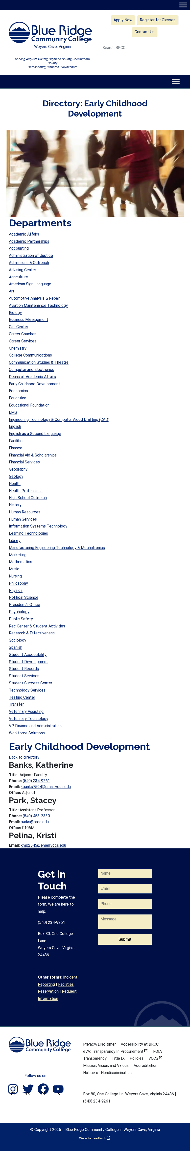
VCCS (155, 1058)
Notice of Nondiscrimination (107, 1072)
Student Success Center (30, 683)
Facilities (16, 440)
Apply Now (123, 20)
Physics (16, 590)
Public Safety (21, 619)
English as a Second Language (35, 433)
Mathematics (20, 561)
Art (11, 291)
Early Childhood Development (34, 384)
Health (15, 483)
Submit (125, 939)
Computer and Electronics (31, 369)
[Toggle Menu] (183, 4)
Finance (15, 448)
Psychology (19, 611)
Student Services (24, 675)
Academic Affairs (24, 234)
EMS (13, 412)
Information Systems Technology (38, 526)
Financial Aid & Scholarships (33, 455)
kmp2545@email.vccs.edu (43, 845)
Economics (18, 390)
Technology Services (27, 690)
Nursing (15, 576)
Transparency (95, 1058)
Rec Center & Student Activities (37, 626)
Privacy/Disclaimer (99, 1044)
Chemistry (17, 348)
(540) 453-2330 (36, 816)
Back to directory (24, 757)
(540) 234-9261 (36, 780)
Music (14, 569)
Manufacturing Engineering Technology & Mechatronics (57, 547)
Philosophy (18, 583)
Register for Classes (157, 20)
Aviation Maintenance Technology (38, 305)
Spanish (15, 647)
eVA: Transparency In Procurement (115, 1051)
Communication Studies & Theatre (39, 362)
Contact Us (144, 31)
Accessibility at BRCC (140, 1044)
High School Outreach (28, 497)
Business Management (28, 319)
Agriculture (18, 277)
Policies (136, 1058)
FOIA (157, 1051)
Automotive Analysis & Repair (34, 298)
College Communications (30, 355)
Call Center (18, 326)
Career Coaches (22, 334)
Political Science (23, 597)
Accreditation (145, 1065)
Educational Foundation (29, 405)
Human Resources (24, 512)
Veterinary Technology (28, 718)
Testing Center (22, 697)
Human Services (23, 519)
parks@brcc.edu (35, 821)
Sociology (17, 640)
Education (17, 398)
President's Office (24, 604)
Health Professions (26, 490)
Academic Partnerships (29, 241)
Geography (18, 469)
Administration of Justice (31, 255)
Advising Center (22, 269)
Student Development (28, 661)
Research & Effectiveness (32, 633)
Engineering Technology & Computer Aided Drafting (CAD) (59, 419)
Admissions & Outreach (29, 262)
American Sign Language (30, 284)
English (15, 426)
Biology (15, 312)
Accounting (19, 248)
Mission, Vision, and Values (106, 1065)
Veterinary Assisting (26, 711)
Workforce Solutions (27, 733)
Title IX (118, 1058)
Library (15, 540)
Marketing (17, 554)
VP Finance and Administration (35, 725)
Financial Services (24, 462)
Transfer (16, 704)
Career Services (22, 341)
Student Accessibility (28, 654)
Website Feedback (94, 1138)
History (15, 505)
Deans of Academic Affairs (32, 376)
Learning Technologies (28, 533)
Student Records (24, 668)
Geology (16, 476)
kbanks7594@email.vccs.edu (46, 786)
